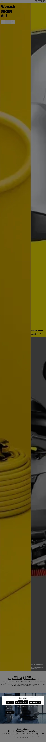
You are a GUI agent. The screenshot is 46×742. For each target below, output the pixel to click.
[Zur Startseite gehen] (2, 1)
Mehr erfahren (9, 712)
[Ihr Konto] (41, 1)
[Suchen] (39, 1)
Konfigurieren (10, 702)
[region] (23, 708)
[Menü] (36, 1)
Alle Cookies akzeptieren (35, 702)
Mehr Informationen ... (23, 698)
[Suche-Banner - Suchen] (13, 22)
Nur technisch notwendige (21, 702)
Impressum (26, 699)
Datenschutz (20, 699)
